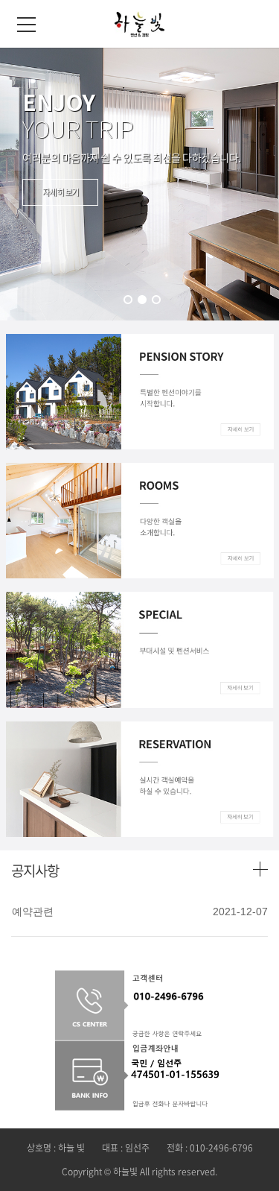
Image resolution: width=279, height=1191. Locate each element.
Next (231, 183)
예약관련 (33, 911)
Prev (47, 183)
